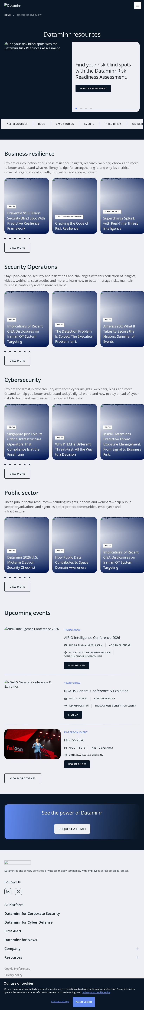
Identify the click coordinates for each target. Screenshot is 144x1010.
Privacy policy (13, 975)
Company (12, 948)
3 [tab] (86, 108)
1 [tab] (76, 108)
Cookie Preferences (17, 968)
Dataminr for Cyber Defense (28, 922)
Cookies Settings (60, 1001)
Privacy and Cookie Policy (96, 992)
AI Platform (14, 904)
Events (89, 124)
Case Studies (65, 124)
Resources (13, 957)
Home (7, 15)
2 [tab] (81, 108)
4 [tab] (91, 108)
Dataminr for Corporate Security (32, 913)
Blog (41, 124)
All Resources (17, 124)
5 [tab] (24, 238)
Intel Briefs (113, 124)
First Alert (12, 931)
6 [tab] (29, 238)
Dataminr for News (20, 939)
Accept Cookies (84, 1001)
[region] (72, 994)
